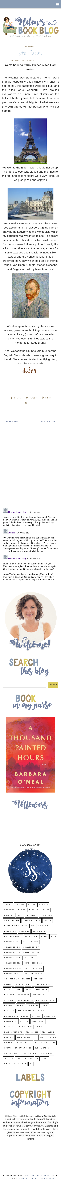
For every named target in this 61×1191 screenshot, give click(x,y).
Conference (40, 979)
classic (26, 979)
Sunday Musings (23, 1048)
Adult (20, 915)
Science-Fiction (48, 1037)
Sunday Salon (42, 1048)
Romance (8, 1037)
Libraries (9, 1011)
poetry (39, 1027)
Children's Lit (11, 979)
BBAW (24, 926)
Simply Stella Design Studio (36, 1178)
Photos (21, 1027)
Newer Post (13, 421)
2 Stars (8, 905)
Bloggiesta (10, 931)
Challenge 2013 (12, 947)
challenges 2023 (13, 968)
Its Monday (32, 1006)
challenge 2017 (31, 947)
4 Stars (21, 910)
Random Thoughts (13, 1032)
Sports (8, 1048)
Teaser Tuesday (30, 1053)
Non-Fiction (10, 1022)
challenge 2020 (12, 958)
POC (30, 1027)
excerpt (17, 990)
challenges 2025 (13, 974)
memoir (41, 1011)
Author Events (11, 921)
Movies (24, 1016)
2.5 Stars (20, 905)
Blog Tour (43, 926)
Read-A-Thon (32, 1032)
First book (41, 990)
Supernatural (11, 1053)
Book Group (31, 937)
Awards (47, 921)
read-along (48, 1032)
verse (45, 1059)
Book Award (39, 931)
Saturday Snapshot (27, 1037)
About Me (8, 915)
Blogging (24, 931)
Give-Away (9, 1000)
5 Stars (45, 910)
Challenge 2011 (11, 942)
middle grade (11, 1016)
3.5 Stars (43, 905)
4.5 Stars (33, 910)
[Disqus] (30, 467)
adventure (31, 915)
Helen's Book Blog (38, 1176)
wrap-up (22, 1064)
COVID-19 (8, 984)
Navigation (49, 1016)
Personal (30, 46)
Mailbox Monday (26, 1011)
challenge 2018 (12, 952)
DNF (28, 984)
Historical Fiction (45, 1000)
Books (44, 937)
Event (7, 990)
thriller (8, 1059)
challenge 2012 (30, 942)
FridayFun (9, 995)
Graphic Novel (25, 1000)
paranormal (38, 1022)
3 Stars (31, 905)
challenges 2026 (34, 974)
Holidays (9, 1006)
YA (31, 1064)
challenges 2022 (33, 963)
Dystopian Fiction (42, 984)
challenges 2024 (33, 968)
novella (24, 1022)
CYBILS (19, 984)
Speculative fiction (45, 1043)
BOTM (53, 937)
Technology (47, 1053)
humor (20, 1006)
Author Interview (31, 921)
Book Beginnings (13, 937)
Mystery (36, 1016)
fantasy (29, 990)
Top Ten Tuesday (24, 1059)
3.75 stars (9, 910)
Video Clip (9, 1064)
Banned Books (11, 926)
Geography (38, 995)
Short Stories (24, 1043)
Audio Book (46, 915)
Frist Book (23, 995)
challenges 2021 (12, 963)
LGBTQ (45, 1006)
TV (37, 1059)
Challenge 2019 (31, 952)
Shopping (9, 1043)
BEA (32, 926)
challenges (30, 958)
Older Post (48, 421)
